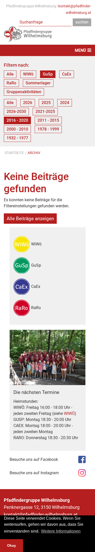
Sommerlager (38, 83)
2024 (64, 102)
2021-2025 (45, 111)
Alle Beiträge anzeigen (30, 218)
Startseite (14, 153)
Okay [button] (11, 545)
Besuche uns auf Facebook (34, 459)
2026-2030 (16, 111)
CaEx (66, 74)
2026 (27, 102)
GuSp (48, 74)
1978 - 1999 (48, 129)
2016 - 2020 (17, 120)
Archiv (34, 153)
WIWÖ (69, 413)
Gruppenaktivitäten (24, 91)
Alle (10, 74)
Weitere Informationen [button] (61, 531)
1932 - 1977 (17, 138)
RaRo (11, 83)
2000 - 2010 (17, 129)
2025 (46, 102)
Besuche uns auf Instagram (34, 472)
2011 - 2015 (48, 120)
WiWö (28, 74)
